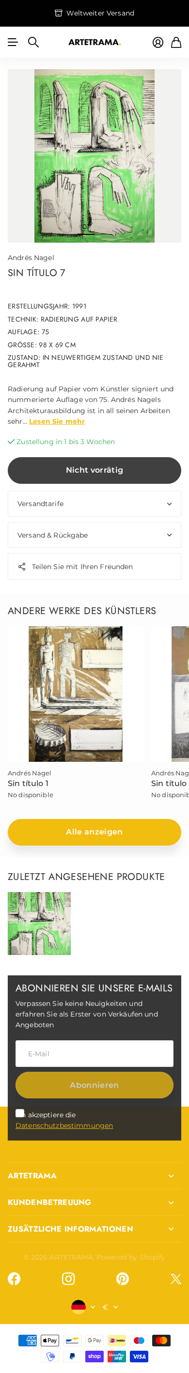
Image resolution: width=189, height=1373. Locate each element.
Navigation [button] (13, 42)
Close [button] (94, 1175)
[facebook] (14, 1279)
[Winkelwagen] (176, 42)
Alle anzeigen (94, 831)
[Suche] (33, 42)
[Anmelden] (158, 42)
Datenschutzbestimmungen (64, 1125)
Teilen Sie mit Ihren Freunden (82, 566)
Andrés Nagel (31, 257)
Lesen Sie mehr (57, 421)
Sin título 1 (28, 783)
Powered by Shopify (131, 1257)
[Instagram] (68, 1279)
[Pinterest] (122, 1279)
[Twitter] (176, 1279)
